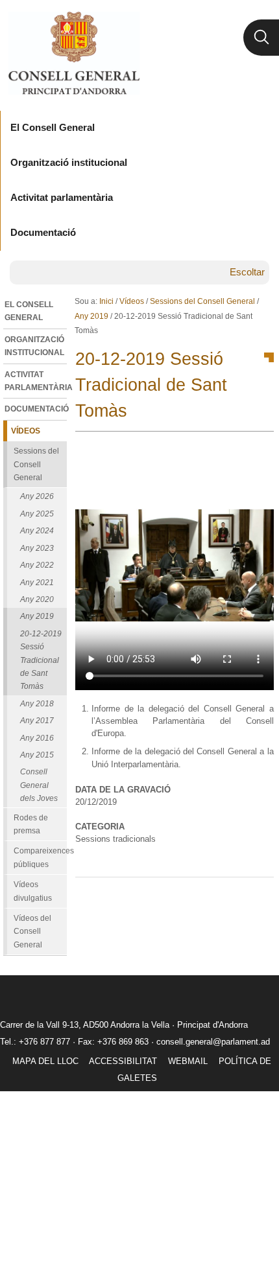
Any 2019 (91, 316)
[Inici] (73, 53)
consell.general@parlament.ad (213, 1042)
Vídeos (131, 301)
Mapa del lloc (45, 1061)
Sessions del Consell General (202, 301)
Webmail (188, 1061)
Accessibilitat (123, 1061)
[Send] (261, 898)
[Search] (261, 37)
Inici (106, 301)
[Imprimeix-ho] (223, 898)
